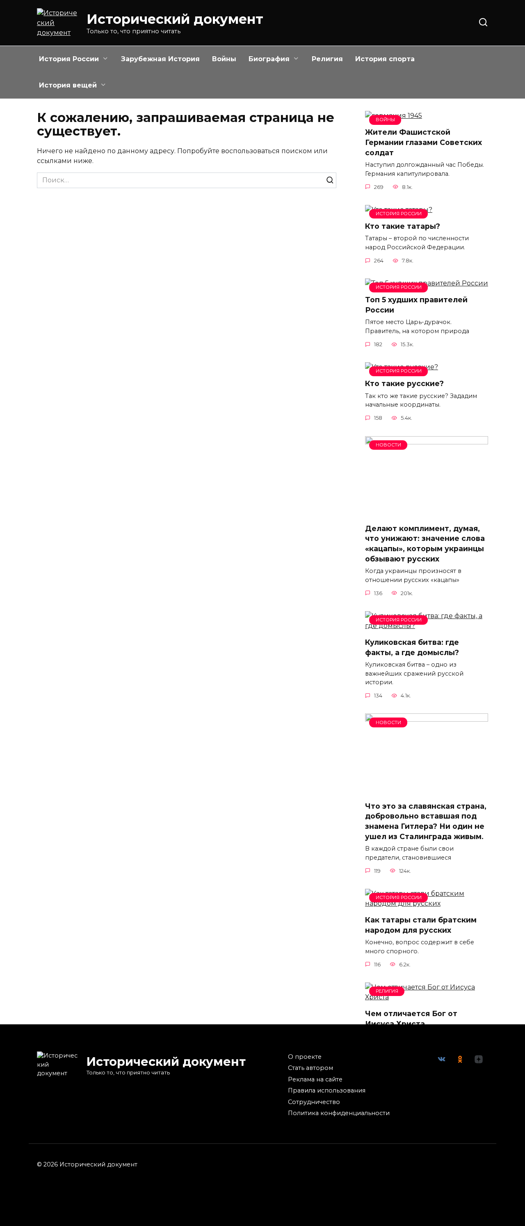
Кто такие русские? (404, 383)
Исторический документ (175, 19)
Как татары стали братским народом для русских (421, 924)
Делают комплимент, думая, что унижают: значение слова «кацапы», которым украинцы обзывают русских (425, 543)
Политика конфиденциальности (339, 1113)
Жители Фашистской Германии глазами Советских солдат (423, 142)
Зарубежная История (160, 59)
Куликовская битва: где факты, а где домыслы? (412, 647)
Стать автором (310, 1068)
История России (69, 59)
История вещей (68, 85)
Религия (327, 59)
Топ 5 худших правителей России (416, 304)
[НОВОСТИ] (426, 512)
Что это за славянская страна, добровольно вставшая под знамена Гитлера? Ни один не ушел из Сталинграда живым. (425, 820)
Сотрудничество (314, 1102)
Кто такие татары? (402, 226)
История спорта (385, 59)
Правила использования (326, 1090)
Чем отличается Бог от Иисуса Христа (411, 1018)
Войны (224, 59)
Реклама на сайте (315, 1079)
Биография (269, 59)
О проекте (305, 1056)
